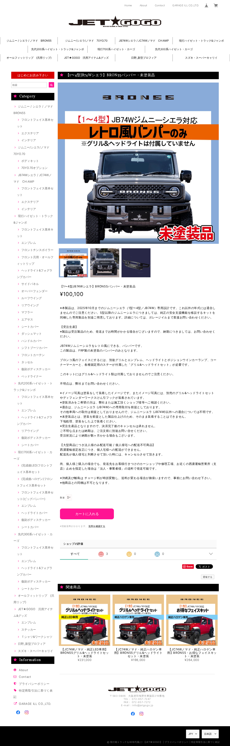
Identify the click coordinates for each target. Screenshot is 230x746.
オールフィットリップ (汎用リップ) (29, 57)
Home (128, 5)
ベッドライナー (31, 376)
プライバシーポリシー (34, 684)
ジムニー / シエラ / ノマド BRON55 (29, 40)
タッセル (27, 362)
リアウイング (30, 305)
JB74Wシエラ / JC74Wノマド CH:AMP (144, 40)
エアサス (27, 319)
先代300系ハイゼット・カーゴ (174, 49)
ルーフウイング (31, 298)
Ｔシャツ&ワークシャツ (36, 636)
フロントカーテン (33, 355)
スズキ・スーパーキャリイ (201, 57)
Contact (160, 5)
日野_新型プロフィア (144, 57)
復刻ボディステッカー (36, 369)
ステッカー (28, 629)
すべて (75, 553)
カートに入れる (87, 514)
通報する (207, 577)
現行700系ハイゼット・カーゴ (116, 49)
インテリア (28, 140)
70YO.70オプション (34, 168)
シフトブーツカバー (34, 347)
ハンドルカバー (31, 341)
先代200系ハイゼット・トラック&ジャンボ (57, 49)
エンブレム (28, 242)
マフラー (27, 312)
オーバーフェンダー (34, 291)
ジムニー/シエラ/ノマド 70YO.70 (86, 40)
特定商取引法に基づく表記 (205, 742)
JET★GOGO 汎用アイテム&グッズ (86, 57)
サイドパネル (30, 284)
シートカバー (30, 326)
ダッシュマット (31, 333)
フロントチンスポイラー (37, 250)
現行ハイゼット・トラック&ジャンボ (203, 40)
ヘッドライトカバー (34, 513)
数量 (62, 497)
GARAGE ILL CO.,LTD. (185, 5)
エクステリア (30, 133)
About (143, 5)
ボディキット (30, 161)
